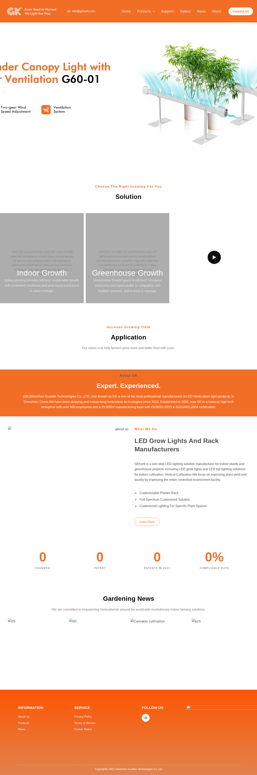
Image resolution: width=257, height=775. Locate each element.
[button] (153, 11)
